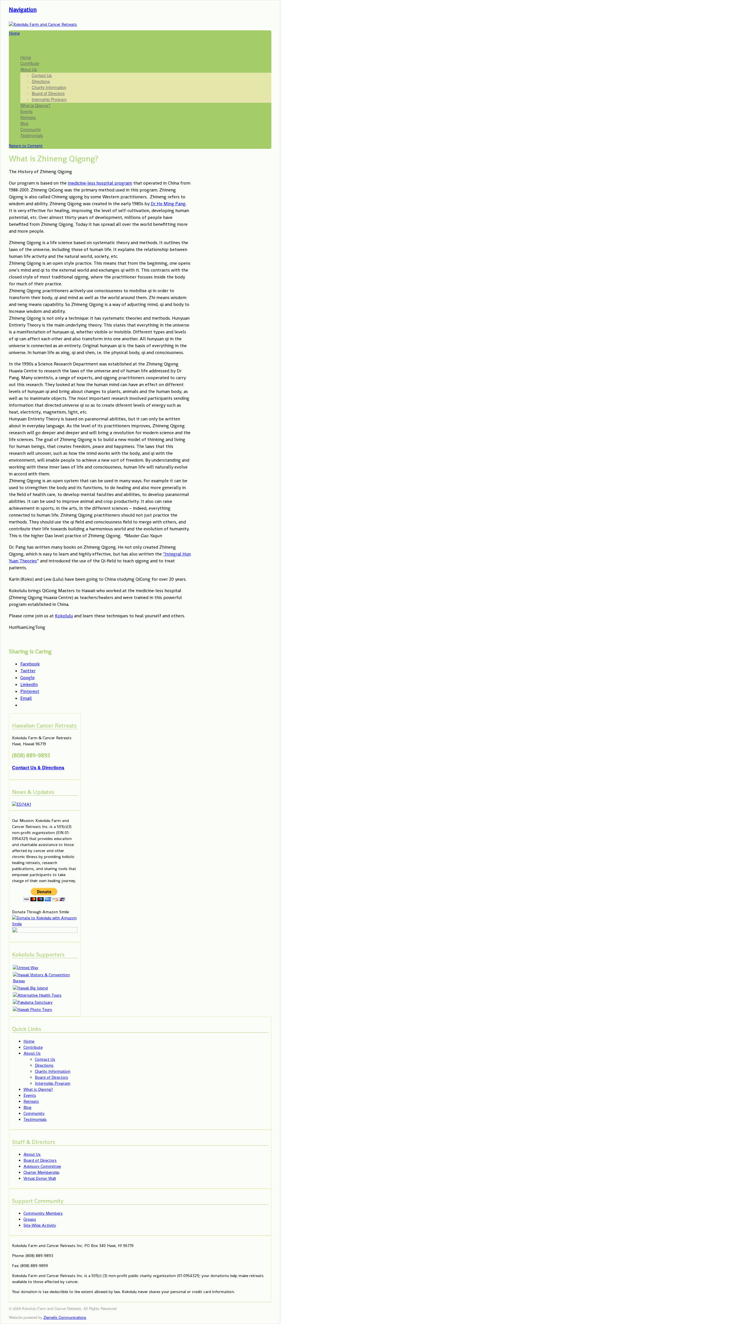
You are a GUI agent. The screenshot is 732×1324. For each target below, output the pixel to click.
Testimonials (31, 135)
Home (25, 57)
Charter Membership (41, 1172)
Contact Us (42, 75)
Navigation (23, 9)
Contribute (29, 63)
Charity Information (49, 87)
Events (26, 111)
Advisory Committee (42, 1166)
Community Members (43, 1213)
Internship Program (49, 99)
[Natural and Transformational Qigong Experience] (43, 24)
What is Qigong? (35, 105)
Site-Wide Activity (39, 1225)
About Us (28, 69)
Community (30, 129)
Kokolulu (64, 616)
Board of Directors (48, 93)
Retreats (28, 117)
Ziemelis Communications (64, 1317)
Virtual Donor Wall (39, 1178)
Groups (29, 1219)
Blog (24, 123)
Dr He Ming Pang (168, 204)
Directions (41, 81)
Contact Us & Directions (38, 767)
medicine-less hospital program (100, 183)
